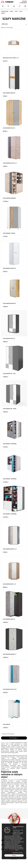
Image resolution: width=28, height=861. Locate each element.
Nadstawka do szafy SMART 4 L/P (11, 58)
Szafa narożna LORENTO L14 (9, 268)
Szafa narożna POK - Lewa (9, 373)
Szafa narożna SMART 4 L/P (9, 584)
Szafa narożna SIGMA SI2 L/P (10, 549)
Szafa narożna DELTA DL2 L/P (10, 163)
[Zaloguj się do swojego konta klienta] (14, 6)
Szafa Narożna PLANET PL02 (9, 689)
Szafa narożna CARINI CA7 (9, 93)
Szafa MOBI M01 (6, 724)
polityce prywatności (10, 850)
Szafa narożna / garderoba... (10, 443)
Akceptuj (14, 855)
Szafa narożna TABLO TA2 (9, 619)
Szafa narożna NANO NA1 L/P (9, 654)
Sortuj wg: (14, 24)
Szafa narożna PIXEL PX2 (9, 128)
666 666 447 (23, 2)
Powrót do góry (14, 738)
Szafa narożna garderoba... (9, 198)
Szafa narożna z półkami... (9, 233)
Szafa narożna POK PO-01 (9, 338)
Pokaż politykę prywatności (18, 852)
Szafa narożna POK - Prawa (9, 408)
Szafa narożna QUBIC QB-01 (9, 303)
